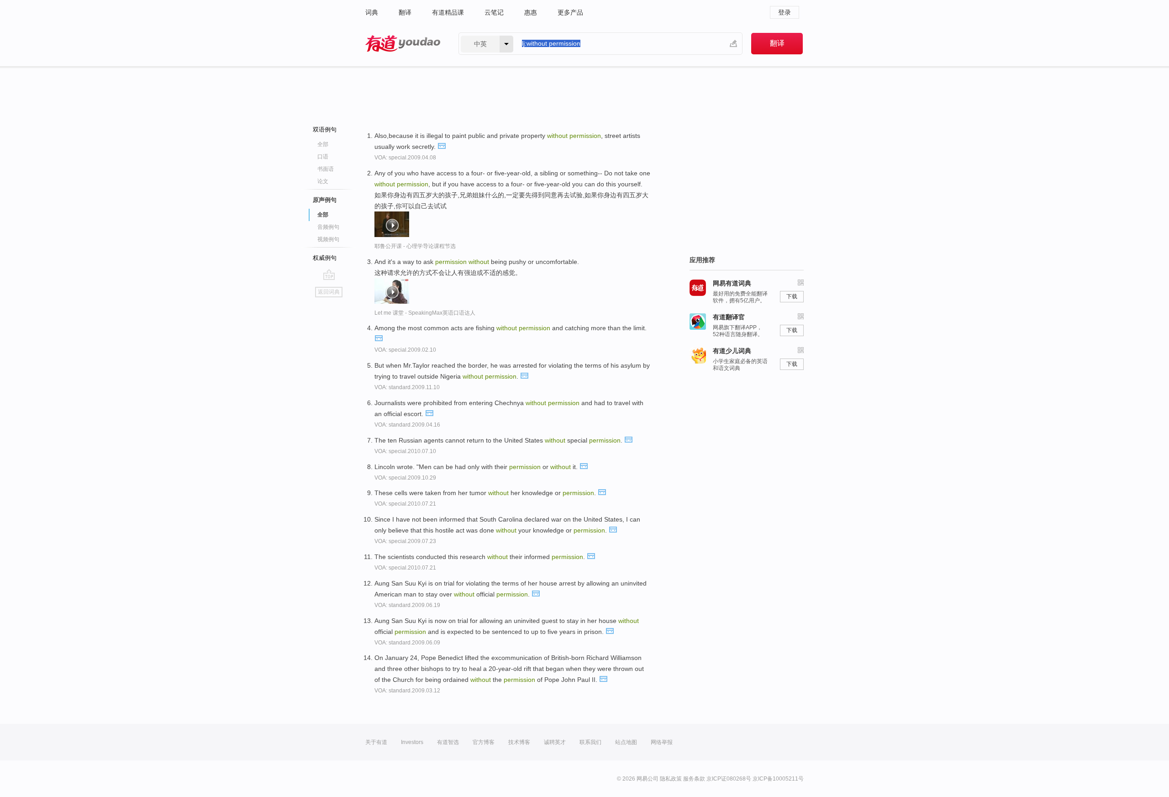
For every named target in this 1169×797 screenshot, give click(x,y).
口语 (322, 156)
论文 (322, 181)
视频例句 (328, 239)
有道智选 (448, 742)
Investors (412, 742)
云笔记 (494, 12)
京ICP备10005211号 (778, 779)
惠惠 (530, 12)
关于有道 (376, 742)
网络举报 (662, 742)
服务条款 (694, 779)
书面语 (325, 169)
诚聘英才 (555, 742)
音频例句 (328, 227)
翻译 (405, 12)
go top (329, 274)
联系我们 (590, 742)
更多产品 (570, 12)
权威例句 (325, 257)
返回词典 (329, 292)
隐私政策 (671, 779)
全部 (322, 144)
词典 (371, 12)
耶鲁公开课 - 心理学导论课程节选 (415, 246)
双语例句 (325, 129)
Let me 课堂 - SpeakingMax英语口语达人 (424, 313)
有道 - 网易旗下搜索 (402, 43)
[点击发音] (441, 145)
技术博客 (519, 742)
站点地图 (626, 742)
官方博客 (484, 742)
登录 (784, 12)
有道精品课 (448, 12)
